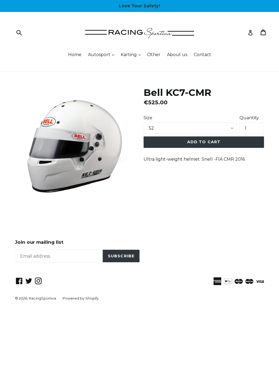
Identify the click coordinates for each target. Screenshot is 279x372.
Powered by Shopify (81, 298)
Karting (132, 54)
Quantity (249, 117)
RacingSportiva (42, 298)
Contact (202, 54)
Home (74, 54)
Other (153, 54)
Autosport (102, 54)
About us (177, 54)
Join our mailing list (39, 242)
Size (148, 117)
